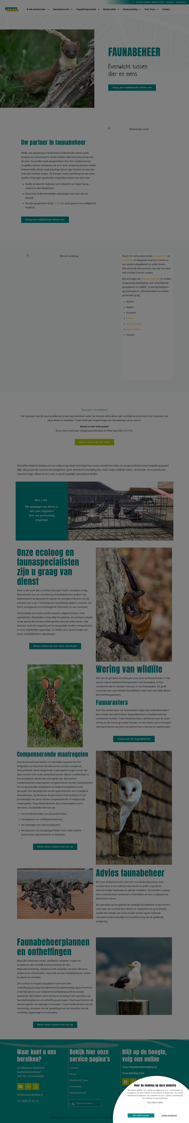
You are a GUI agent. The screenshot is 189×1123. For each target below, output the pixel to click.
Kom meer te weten (155, 1102)
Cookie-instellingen (169, 1116)
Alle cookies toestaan (141, 1115)
